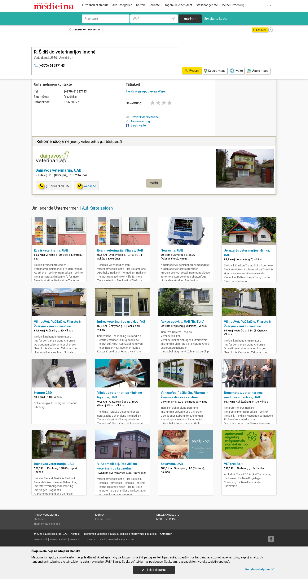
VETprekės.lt (233, 464)
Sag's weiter (139, 125)
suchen (190, 19)
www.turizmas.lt (96, 539)
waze (239, 70)
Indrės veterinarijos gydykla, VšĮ (121, 321)
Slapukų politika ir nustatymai (127, 533)
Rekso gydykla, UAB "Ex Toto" (182, 321)
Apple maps (260, 70)
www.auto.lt (76, 539)
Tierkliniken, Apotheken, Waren (146, 91)
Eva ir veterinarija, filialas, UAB (120, 250)
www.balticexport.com (121, 539)
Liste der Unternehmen (85, 29)
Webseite (90, 186)
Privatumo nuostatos (95, 533)
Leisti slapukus (156, 569)
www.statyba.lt (58, 539)
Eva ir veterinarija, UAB (51, 250)
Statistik (152, 533)
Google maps (216, 70)
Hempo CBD (43, 393)
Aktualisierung (140, 121)
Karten (140, 5)
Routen (108, 519)
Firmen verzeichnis (95, 5)
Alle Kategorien (122, 5)
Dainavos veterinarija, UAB (58, 170)
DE (268, 5)
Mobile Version (166, 519)
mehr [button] (154, 183)
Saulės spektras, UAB (55, 533)
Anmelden (166, 533)
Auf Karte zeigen (97, 208)
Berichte (154, 5)
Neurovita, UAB (172, 250)
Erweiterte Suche (215, 18)
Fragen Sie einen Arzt (178, 5)
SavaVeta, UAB (172, 464)
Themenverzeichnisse (47, 523)
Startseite (39, 519)
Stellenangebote (207, 5)
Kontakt (75, 533)
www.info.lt (40, 539)
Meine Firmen (233, 5)
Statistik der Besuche (145, 117)
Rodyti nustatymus (257, 569)
